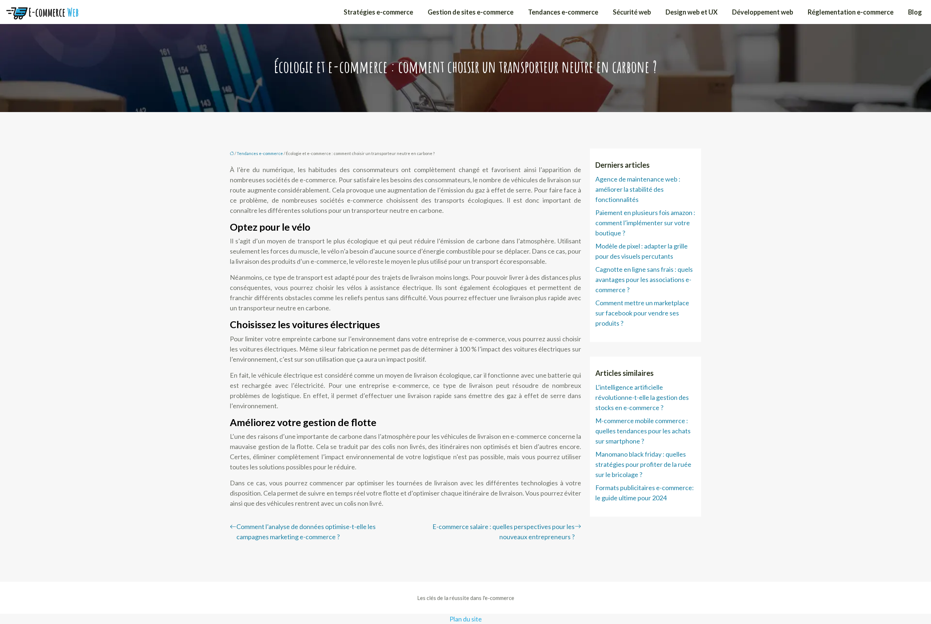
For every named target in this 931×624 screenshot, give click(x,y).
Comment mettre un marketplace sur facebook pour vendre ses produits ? (642, 313)
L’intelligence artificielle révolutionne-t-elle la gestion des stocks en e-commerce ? (642, 397)
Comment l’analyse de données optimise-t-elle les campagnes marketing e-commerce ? (306, 531)
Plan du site (465, 619)
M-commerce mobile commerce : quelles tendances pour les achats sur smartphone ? (643, 431)
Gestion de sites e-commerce (471, 12)
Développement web (762, 12)
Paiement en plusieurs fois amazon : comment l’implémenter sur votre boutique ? (645, 222)
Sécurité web (632, 12)
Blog (915, 12)
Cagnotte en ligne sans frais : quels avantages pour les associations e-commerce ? (644, 279)
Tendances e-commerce (563, 12)
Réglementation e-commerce (851, 12)
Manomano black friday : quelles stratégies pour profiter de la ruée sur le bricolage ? (643, 464)
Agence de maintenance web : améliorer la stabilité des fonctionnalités (637, 189)
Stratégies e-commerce (378, 12)
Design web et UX (692, 12)
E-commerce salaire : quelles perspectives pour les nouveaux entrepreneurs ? (503, 531)
